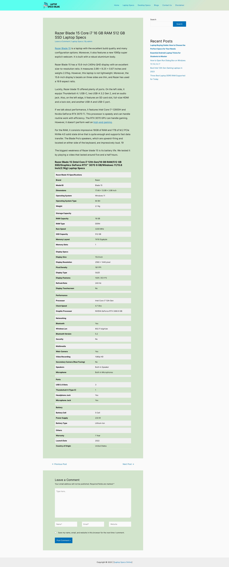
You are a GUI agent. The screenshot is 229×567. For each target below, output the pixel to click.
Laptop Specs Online (123, 562)
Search (153, 19)
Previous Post (59, 464)
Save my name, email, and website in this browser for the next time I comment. (91, 533)
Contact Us (167, 5)
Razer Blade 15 (63, 48)
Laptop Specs (128, 5)
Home (116, 5)
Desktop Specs (144, 5)
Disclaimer (179, 5)
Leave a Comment (62, 41)
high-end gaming (102, 122)
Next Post (128, 464)
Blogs (156, 5)
